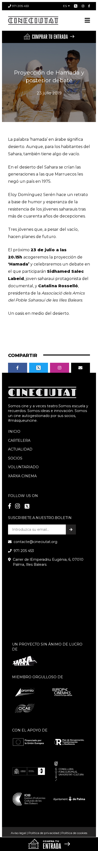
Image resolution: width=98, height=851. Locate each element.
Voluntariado (23, 467)
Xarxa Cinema (22, 476)
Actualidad (20, 449)
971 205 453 (20, 6)
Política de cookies (74, 833)
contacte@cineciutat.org (35, 542)
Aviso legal (18, 833)
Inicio (14, 431)
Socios (15, 458)
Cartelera (19, 440)
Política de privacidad (43, 833)
